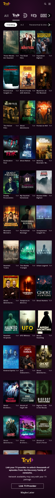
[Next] (49, 15)
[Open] (50, 4)
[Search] (44, 4)
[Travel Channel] (6, 4)
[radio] (6, 15)
